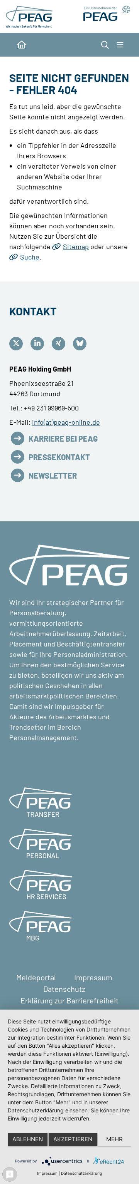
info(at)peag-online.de (66, 422)
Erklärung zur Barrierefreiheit (69, 1000)
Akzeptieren (72, 1139)
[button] (104, 45)
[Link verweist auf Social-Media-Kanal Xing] (60, 343)
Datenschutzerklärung (81, 1173)
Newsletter (53, 475)
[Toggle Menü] (120, 45)
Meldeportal (37, 977)
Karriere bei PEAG (63, 438)
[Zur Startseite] (30, 15)
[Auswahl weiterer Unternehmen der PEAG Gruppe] (104, 13)
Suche (29, 257)
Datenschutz (65, 988)
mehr (114, 1139)
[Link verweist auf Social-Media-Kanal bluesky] (81, 343)
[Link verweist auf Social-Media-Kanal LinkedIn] (39, 343)
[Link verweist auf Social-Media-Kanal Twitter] (18, 343)
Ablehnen (27, 1139)
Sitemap (76, 246)
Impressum (94, 977)
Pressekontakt (59, 457)
